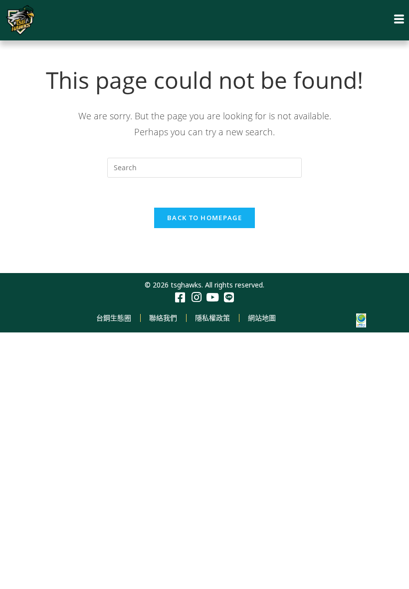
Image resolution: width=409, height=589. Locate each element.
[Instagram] (196, 297)
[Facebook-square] (180, 297)
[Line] (229, 297)
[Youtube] (212, 297)
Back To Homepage (204, 217)
